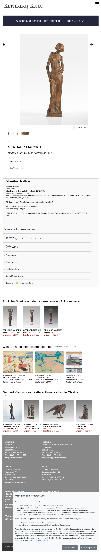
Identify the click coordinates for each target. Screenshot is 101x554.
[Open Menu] (97, 4)
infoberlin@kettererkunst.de (15, 482)
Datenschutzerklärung (39, 540)
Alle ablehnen (70, 547)
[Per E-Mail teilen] (16, 283)
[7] (91, 44)
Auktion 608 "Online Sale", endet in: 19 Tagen (45, 20)
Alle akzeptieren (88, 547)
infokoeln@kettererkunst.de (52, 480)
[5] (4, 44)
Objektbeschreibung (18, 181)
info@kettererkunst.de (13, 458)
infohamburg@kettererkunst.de (54, 458)
